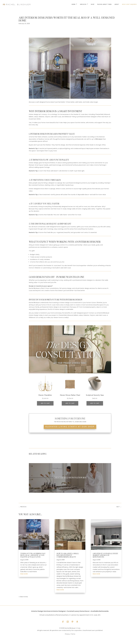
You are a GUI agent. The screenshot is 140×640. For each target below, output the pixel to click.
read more (24, 574)
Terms (73, 634)
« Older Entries (23, 597)
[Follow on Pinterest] (72, 622)
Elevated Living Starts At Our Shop (70, 427)
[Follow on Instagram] (68, 622)
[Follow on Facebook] (63, 622)
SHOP (92, 4)
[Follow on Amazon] (77, 622)
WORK (74, 4)
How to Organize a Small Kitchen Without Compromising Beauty (68, 555)
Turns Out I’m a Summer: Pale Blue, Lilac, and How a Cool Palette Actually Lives (32, 555)
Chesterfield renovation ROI (70, 477)
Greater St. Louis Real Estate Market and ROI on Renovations (105, 555)
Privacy (67, 634)
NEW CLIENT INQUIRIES (129, 4)
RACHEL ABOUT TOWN (104, 4)
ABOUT (117, 4)
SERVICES (83, 4)
